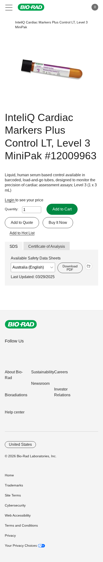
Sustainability (42, 372)
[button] (8, 25)
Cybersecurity (15, 505)
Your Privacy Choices (21, 545)
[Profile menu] (78, 7)
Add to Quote (22, 222)
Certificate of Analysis (46, 246)
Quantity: (11, 209)
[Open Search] (68, 7)
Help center (14, 412)
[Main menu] (9, 7)
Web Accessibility (18, 515)
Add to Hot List (22, 233)
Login (10, 200)
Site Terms (13, 495)
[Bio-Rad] (21, 324)
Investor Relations (62, 392)
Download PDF (70, 267)
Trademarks (14, 485)
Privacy (10, 535)
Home (9, 475)
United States (20, 444)
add (88, 266)
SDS (14, 246)
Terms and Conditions (21, 525)
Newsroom (40, 383)
